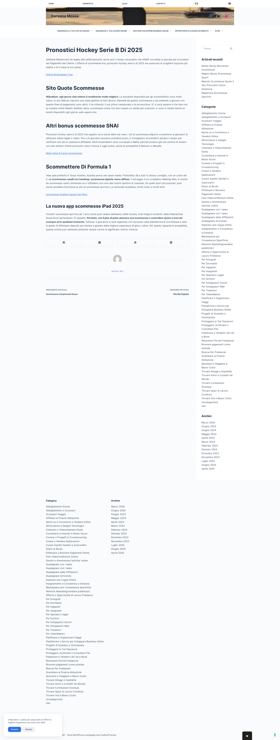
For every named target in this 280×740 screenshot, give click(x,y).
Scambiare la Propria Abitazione (64, 672)
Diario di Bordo (210, 186)
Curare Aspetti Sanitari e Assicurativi (66, 545)
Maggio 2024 (209, 434)
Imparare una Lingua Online (217, 224)
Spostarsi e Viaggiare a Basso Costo (66, 676)
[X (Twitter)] (218, 16)
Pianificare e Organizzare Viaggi (63, 637)
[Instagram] (226, 16)
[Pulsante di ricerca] (231, 48)
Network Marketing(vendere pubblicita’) (68, 591)
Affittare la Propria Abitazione (62, 518)
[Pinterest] (135, 242)
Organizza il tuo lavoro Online (111, 31)
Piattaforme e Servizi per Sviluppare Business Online (75, 641)
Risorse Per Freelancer (214, 352)
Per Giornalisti (209, 263)
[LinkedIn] (171, 242)
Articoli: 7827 (117, 271)
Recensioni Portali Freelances (218, 340)
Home (51, 3)
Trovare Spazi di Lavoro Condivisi (64, 691)
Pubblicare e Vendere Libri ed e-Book (66, 656)
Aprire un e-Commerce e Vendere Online (68, 521)
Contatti (160, 3)
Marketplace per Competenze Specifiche (68, 587)
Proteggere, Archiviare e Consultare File (68, 652)
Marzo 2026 (208, 422)
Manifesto (88, 3)
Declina (28, 729)
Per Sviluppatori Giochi (214, 282)
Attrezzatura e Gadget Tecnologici (65, 525)
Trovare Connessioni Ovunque (62, 687)
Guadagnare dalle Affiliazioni (217, 217)
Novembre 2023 (211, 457)
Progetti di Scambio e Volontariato (65, 645)
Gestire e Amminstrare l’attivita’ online (67, 560)
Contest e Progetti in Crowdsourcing (66, 537)
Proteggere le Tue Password (217, 321)
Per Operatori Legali (213, 275)
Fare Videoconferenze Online (217, 197)
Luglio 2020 (208, 461)
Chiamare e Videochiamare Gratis (64, 529)
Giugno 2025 (209, 426)
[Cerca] (204, 16)
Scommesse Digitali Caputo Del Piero (66, 194)
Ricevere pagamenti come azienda (65, 664)
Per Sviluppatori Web (213, 286)
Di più (217, 31)
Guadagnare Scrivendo (214, 221)
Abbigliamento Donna (213, 113)
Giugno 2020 (209, 464)
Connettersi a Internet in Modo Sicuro (67, 533)
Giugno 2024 (209, 430)
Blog (124, 3)
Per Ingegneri (209, 267)
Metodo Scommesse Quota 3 (218, 81)
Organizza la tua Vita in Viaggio (73, 31)
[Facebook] (211, 16)
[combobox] (215, 48)
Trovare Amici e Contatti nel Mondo (65, 683)
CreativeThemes (107, 735)
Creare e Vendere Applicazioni (62, 541)
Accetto (14, 729)
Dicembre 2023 (210, 453)
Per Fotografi (209, 259)
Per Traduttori (209, 290)
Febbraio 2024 (210, 445)
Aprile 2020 (208, 468)
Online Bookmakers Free (59, 74)
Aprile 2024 (208, 437)
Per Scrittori (208, 278)
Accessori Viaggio (212, 120)
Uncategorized (210, 402)
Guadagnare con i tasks (215, 209)
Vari (204, 406)
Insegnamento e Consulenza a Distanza (67, 583)
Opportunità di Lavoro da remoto (192, 31)
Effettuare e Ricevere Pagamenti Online (67, 552)
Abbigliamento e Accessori (216, 117)
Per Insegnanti (209, 271)
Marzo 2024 (208, 441)
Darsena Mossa (65, 16)
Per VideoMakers (211, 294)
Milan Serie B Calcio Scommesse (64, 153)
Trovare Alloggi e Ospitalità (217, 371)
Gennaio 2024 (209, 449)
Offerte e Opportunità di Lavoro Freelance (69, 595)
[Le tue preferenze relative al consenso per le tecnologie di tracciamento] (275, 735)
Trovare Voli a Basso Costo (217, 398)
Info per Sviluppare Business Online (151, 31)
